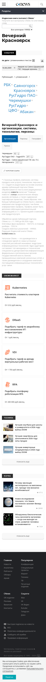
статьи (14, 194)
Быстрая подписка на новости (20, 624)
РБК (7, 84)
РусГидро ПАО (22, 95)
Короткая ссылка (13, 171)
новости (14, 192)
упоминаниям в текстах (21, 60)
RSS (9, 627)
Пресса (7, 146)
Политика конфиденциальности (21, 631)
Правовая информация (17, 638)
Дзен (23, 615)
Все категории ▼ (22, 29)
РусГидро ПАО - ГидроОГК (13, 156)
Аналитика (8, 567)
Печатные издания (25, 585)
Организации (10, 139)
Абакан (26, 111)
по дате (5, 60)
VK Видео (25, 604)
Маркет (24, 573)
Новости (7, 564)
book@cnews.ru (8, 233)
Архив (6, 578)
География (36, 139)
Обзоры (7, 574)
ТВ (22, 580)
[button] (41, 4)
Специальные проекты (27, 568)
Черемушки (20, 100)
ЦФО (12, 110)
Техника (24, 577)
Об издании (9, 597)
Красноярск (24, 90)
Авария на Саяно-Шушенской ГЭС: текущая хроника (31, 67)
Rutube (24, 608)
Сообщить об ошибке (16, 634)
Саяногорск (24, 85)
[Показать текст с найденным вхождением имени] (33, 60)
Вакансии (8, 604)
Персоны (23, 139)
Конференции (27, 564)
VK (22, 601)
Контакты (8, 608)
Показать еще (23, 462)
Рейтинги (8, 571)
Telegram (25, 611)
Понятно (9, 677)
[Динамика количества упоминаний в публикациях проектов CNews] (42, 61)
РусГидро (17, 105)
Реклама (7, 601)
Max (23, 597)
